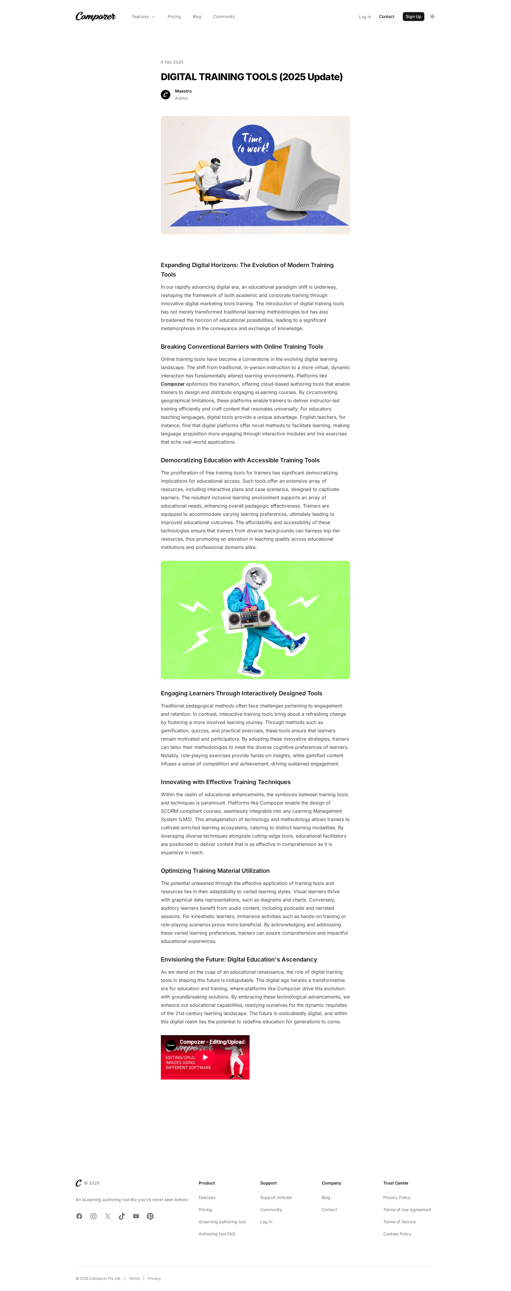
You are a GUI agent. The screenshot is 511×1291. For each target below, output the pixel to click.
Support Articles (276, 1197)
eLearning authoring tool (222, 1221)
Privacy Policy (396, 1197)
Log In (365, 16)
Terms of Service (399, 1221)
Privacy (154, 1278)
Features (140, 16)
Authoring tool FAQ (217, 1233)
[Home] (96, 16)
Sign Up (413, 16)
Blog (197, 16)
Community (224, 16)
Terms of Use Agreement (407, 1209)
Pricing (174, 16)
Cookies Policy (397, 1233)
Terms (134, 1278)
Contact (386, 16)
